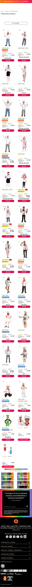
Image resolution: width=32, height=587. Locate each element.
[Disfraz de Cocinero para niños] (19, 30)
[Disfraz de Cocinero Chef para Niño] (19, 278)
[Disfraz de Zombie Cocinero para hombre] (3, 206)
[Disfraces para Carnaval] (7, 488)
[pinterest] (21, 536)
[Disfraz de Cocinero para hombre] (3, 101)
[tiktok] (14, 536)
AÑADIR (8, 60)
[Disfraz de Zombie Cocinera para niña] (19, 172)
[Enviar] (27, 506)
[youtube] (17, 536)
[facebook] (7, 536)
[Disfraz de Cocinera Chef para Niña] (3, 312)
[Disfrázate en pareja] (23, 480)
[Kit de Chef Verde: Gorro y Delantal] (3, 416)
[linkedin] (24, 536)
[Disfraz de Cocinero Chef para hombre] (3, 66)
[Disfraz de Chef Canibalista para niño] (19, 206)
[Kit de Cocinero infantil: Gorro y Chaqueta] (19, 416)
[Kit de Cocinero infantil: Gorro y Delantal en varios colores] (3, 445)
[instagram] (10, 536)
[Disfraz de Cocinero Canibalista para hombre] (19, 242)
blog (18, 530)
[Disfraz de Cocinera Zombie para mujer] (3, 242)
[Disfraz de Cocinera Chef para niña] (19, 136)
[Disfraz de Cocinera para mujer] (3, 278)
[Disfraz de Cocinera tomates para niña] (19, 347)
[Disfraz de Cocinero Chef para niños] (3, 172)
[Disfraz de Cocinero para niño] (3, 30)
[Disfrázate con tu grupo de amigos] (7, 480)
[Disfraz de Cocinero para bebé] (3, 382)
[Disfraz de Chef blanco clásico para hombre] (3, 136)
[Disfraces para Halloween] (23, 488)
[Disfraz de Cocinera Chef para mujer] (19, 66)
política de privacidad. (8, 513)
